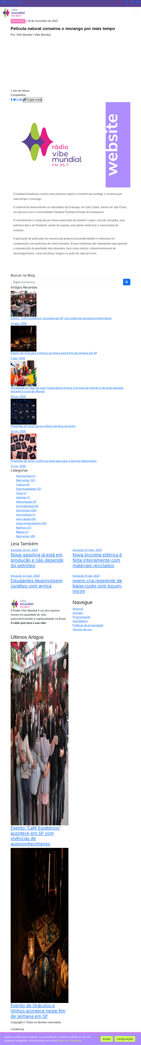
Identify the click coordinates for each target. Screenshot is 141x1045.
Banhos (23, 527)
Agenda (23, 497)
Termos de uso (82, 629)
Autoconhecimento (31, 523)
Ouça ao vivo (13, 2)
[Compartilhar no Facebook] (12, 99)
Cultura (23, 484)
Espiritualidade (28, 489)
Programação (81, 617)
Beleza (22, 532)
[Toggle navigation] (136, 13)
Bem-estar (25, 480)
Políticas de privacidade (88, 625)
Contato (78, 613)
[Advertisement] (70, 63)
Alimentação (26, 502)
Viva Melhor (80, 621)
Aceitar (107, 1039)
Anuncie (78, 609)
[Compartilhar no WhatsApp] (18, 99)
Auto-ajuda (26, 519)
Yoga (21, 493)
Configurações (125, 1039)
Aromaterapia (27, 506)
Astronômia (25, 515)
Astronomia (25, 476)
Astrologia (26, 510)
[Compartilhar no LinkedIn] (21, 99)
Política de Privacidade (69, 1040)
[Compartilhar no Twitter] (15, 99)
